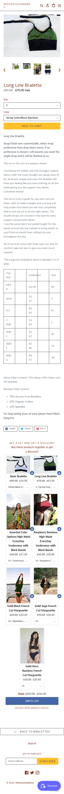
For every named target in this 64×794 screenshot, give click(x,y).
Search (32, 743)
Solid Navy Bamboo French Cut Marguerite (32, 671)
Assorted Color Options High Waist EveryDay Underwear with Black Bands (18, 541)
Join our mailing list (32, 753)
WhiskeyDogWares (17, 5)
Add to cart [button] (32, 701)
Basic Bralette (18, 476)
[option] (16, 66)
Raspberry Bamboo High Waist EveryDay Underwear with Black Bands (45, 541)
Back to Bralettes (34, 731)
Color (6, 112)
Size (6, 99)
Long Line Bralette (46, 476)
